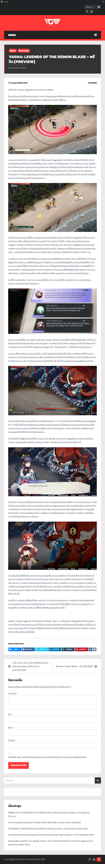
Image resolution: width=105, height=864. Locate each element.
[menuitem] (2, 1)
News (13, 50)
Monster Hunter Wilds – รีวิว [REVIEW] (74, 666)
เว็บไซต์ (11, 740)
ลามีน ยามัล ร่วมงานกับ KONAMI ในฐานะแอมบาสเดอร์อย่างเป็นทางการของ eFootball (30, 666)
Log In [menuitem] (6, 1)
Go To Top (99, 859)
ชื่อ (10, 714)
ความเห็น (13, 693)
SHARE (93, 82)
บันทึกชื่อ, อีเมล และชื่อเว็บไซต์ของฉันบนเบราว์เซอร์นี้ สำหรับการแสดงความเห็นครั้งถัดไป (47, 757)
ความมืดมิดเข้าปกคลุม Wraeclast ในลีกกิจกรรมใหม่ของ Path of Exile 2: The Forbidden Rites (51, 834)
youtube (92, 11)
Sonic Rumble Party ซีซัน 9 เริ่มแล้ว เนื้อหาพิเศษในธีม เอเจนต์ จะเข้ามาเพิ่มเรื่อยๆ (44, 822)
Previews (24, 50)
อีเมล (11, 727)
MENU (12, 35)
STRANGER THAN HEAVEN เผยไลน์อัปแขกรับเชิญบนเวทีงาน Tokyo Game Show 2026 (48, 828)
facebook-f (87, 11)
